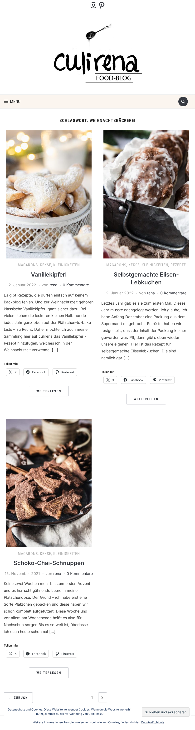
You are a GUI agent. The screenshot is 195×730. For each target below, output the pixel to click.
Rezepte (178, 265)
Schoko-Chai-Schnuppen (49, 563)
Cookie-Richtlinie (152, 722)
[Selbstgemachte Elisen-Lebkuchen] (146, 194)
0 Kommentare (76, 284)
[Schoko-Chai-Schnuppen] (49, 482)
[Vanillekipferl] (49, 194)
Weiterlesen (48, 391)
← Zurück (18, 698)
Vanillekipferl (49, 274)
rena (53, 284)
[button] (12, 101)
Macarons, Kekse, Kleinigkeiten (49, 265)
